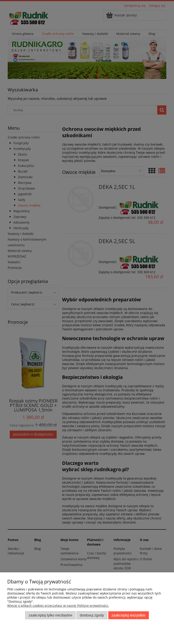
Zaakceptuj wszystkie (128, 615)
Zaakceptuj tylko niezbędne (50, 615)
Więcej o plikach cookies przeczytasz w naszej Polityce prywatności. (58, 605)
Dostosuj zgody (92, 615)
